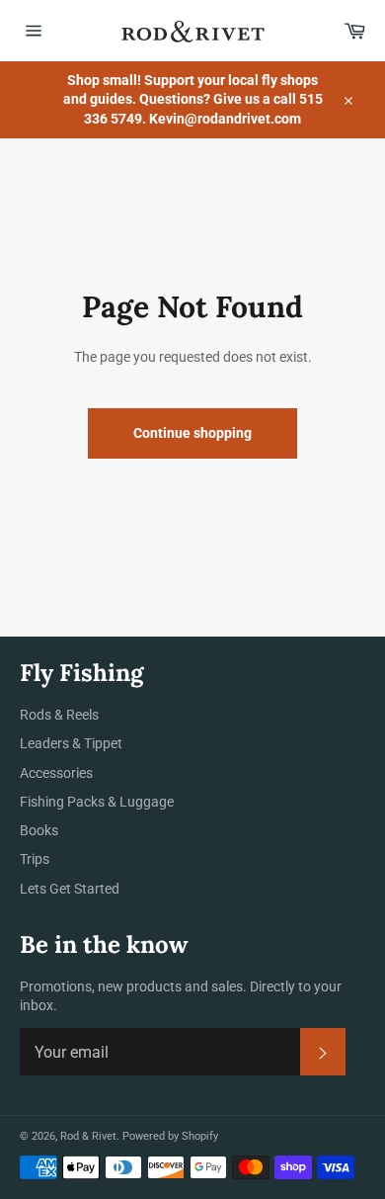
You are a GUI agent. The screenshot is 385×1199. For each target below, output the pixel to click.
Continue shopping (192, 433)
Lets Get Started (69, 889)
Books (39, 830)
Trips (34, 859)
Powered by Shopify (170, 1136)
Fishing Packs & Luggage (97, 802)
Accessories (56, 773)
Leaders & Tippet (71, 743)
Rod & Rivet (88, 1136)
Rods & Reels (59, 715)
